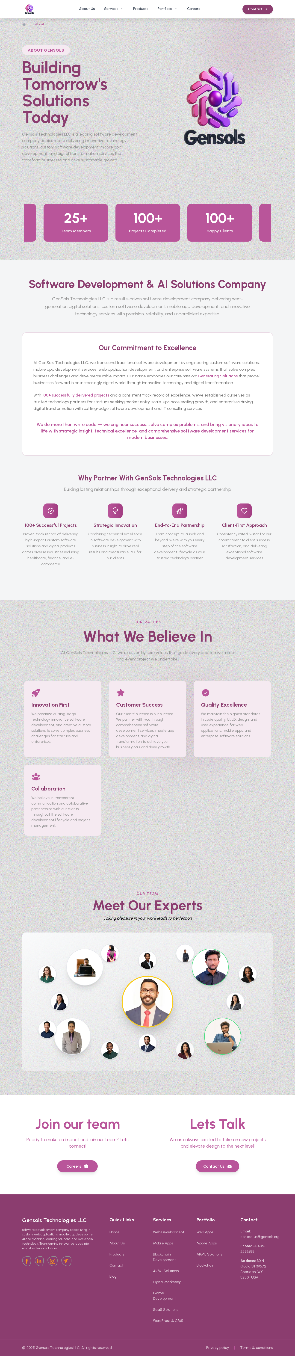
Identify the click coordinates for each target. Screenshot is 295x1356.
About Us (117, 1243)
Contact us (257, 9)
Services (111, 8)
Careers (73, 1166)
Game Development (164, 1296)
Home (114, 1232)
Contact (116, 1265)
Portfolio (165, 8)
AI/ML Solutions (166, 1271)
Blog (113, 1276)
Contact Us (213, 1166)
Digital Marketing (167, 1282)
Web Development (168, 1232)
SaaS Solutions (165, 1309)
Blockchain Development (164, 1257)
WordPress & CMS (168, 1320)
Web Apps (205, 1232)
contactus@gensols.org (260, 1237)
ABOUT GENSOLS (46, 50)
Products (116, 1254)
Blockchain (205, 1265)
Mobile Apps (163, 1243)
